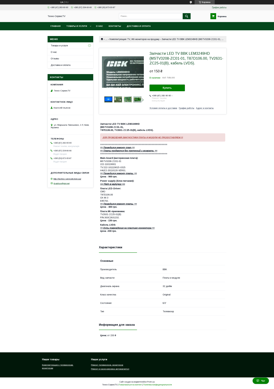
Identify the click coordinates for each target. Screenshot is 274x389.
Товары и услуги (76, 26)
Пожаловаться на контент (130, 385)
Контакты (115, 26)
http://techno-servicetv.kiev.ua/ (67, 179)
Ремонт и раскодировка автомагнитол (110, 369)
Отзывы (55, 58)
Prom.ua (151, 382)
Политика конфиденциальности (157, 385)
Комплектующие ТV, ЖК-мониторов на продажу (135, 39)
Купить (167, 87)
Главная (55, 26)
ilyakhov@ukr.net (61, 183)
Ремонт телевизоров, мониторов (107, 365)
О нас (99, 26)
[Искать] (187, 16)
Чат (263, 380)
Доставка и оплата (139, 26)
